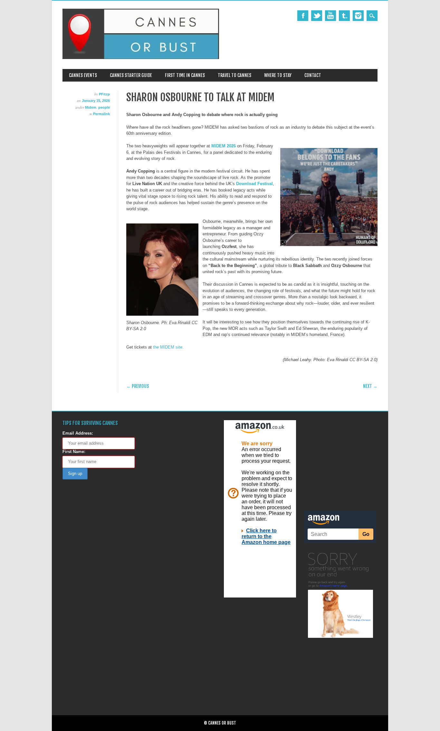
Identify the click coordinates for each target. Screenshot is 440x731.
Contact (312, 75)
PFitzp (104, 94)
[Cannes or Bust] (140, 57)
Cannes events (83, 75)
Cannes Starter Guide (131, 75)
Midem (90, 107)
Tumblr (344, 15)
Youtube (330, 15)
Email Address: (77, 433)
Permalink (101, 114)
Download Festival (254, 183)
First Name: (73, 451)
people (104, 107)
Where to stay (278, 75)
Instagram (358, 15)
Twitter (316, 15)
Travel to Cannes (234, 75)
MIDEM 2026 (223, 145)
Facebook (302, 15)
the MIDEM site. (168, 347)
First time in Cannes (185, 75)
